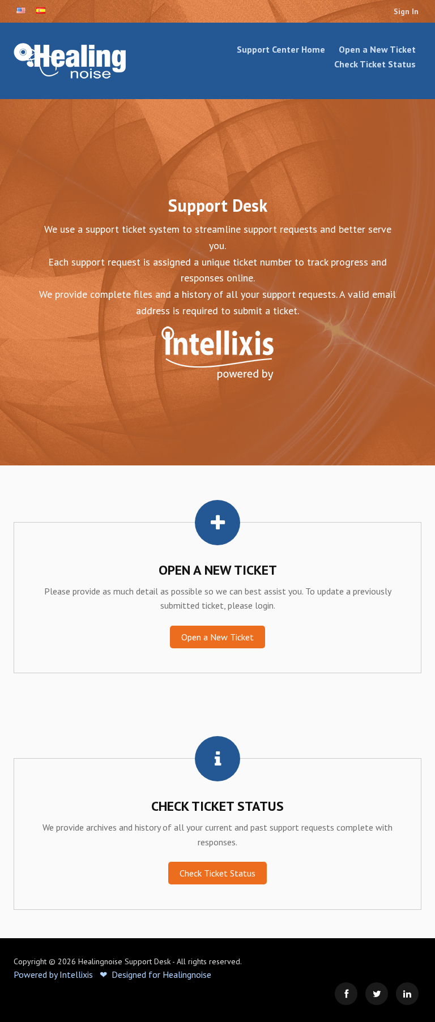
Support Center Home (281, 49)
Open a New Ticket (377, 49)
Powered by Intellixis (53, 974)
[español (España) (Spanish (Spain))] (40, 10)
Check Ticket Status (375, 64)
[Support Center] (76, 60)
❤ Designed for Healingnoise (155, 974)
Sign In (406, 11)
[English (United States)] (20, 10)
